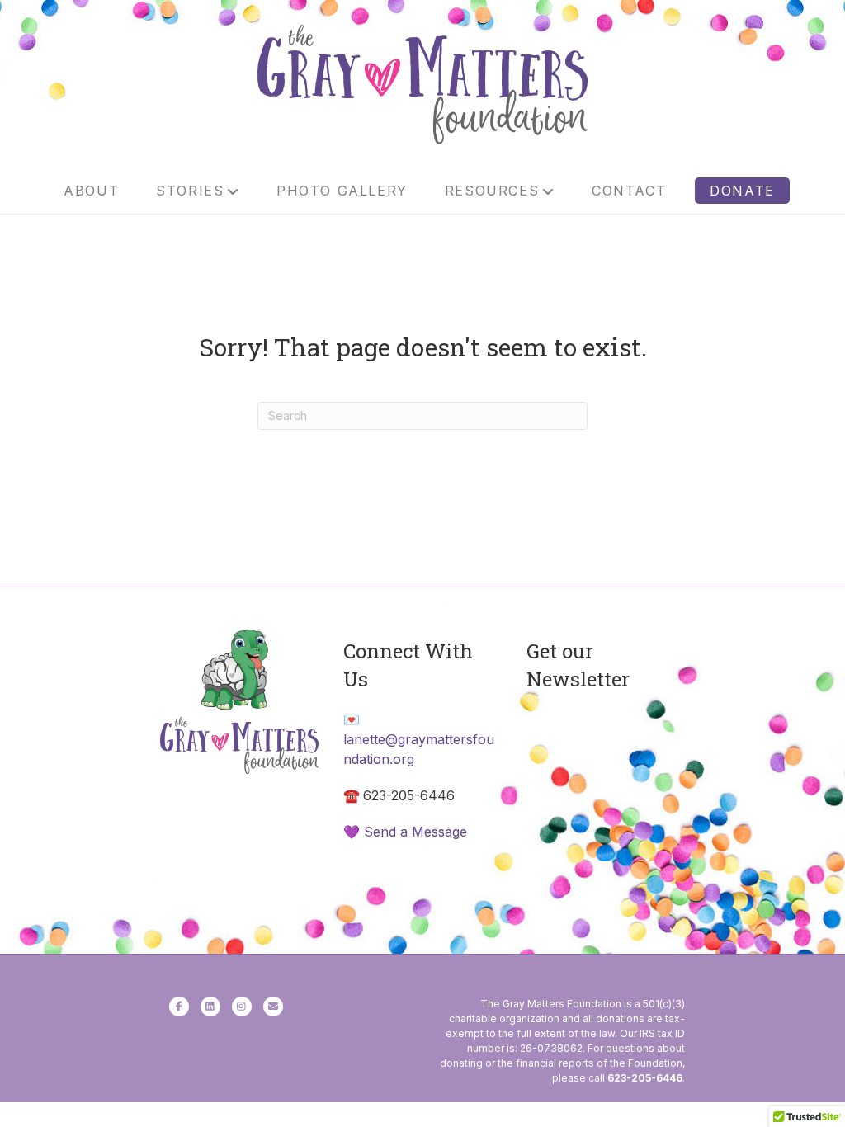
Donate (742, 190)
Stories (190, 190)
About (91, 190)
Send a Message (415, 831)
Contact (629, 190)
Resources (492, 190)
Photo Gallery (342, 190)
